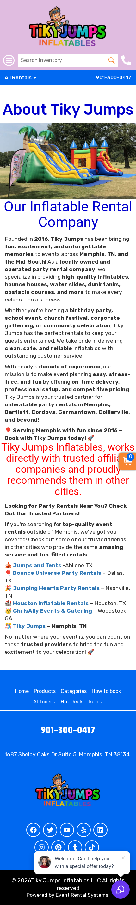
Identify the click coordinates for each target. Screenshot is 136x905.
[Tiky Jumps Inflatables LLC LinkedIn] (100, 830)
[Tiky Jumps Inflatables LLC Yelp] (84, 830)
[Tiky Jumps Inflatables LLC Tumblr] (75, 847)
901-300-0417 (113, 78)
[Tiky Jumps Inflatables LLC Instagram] (41, 847)
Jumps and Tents (37, 565)
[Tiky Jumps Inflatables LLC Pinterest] (58, 847)
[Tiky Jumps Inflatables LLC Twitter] (50, 830)
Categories (74, 691)
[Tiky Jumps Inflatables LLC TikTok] (92, 847)
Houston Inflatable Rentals (51, 603)
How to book (106, 691)
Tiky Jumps (29, 626)
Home (22, 691)
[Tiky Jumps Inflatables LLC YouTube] (67, 830)
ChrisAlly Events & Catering (52, 611)
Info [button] (94, 702)
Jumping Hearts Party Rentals (56, 588)
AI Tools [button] (43, 702)
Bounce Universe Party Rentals (57, 573)
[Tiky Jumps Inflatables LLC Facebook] (33, 830)
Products (45, 691)
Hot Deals (72, 702)
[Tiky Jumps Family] (68, 161)
